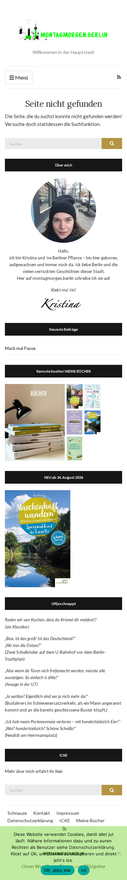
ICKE (64, 820)
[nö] (119, 853)
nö (84, 870)
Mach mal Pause (20, 348)
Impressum (67, 813)
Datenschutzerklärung (30, 820)
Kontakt (41, 813)
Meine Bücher (90, 820)
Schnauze (17, 813)
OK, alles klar (57, 870)
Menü (21, 77)
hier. (59, 771)
